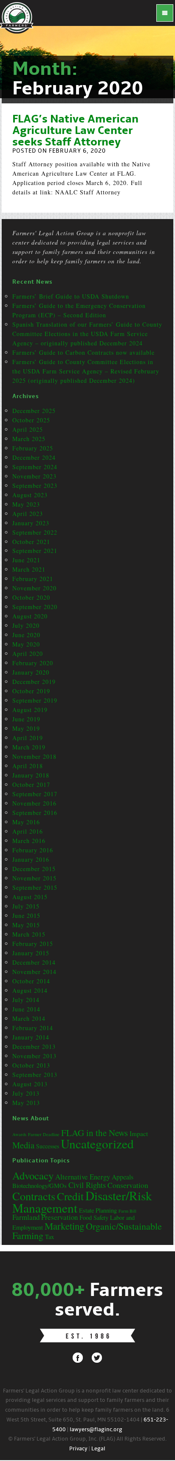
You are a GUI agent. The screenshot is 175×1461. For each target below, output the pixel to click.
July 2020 (26, 625)
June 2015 (26, 915)
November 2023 (34, 476)
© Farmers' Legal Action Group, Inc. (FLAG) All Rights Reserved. (87, 1439)
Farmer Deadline (43, 1134)
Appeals (122, 1176)
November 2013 (34, 1056)
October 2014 (31, 981)
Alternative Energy (82, 1177)
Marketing (64, 1225)
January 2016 (30, 859)
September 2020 (34, 607)
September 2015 (34, 887)
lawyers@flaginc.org (96, 1430)
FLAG (17, 17)
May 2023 (26, 504)
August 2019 (30, 710)
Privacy (78, 1449)
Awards (19, 1134)
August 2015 (30, 897)
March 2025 (28, 439)
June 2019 (26, 719)
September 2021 (34, 551)
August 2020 (30, 616)
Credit (70, 1196)
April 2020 (27, 653)
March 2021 (28, 569)
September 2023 (34, 485)
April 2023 (27, 514)
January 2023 (30, 523)
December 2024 (34, 457)
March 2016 (28, 841)
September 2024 (34, 467)
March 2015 (28, 934)
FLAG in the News (94, 1133)
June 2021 (26, 560)
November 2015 (34, 878)
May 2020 (26, 644)
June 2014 (26, 1009)
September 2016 (34, 813)
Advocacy (33, 1175)
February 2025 (32, 448)
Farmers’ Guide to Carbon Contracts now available (83, 352)
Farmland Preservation (45, 1217)
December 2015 (34, 869)
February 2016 (32, 850)
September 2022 (34, 532)
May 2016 (26, 822)
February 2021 (32, 579)
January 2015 (30, 953)
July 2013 (26, 1093)
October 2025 (31, 420)
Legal (98, 1449)
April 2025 (27, 429)
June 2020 (26, 635)
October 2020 (31, 597)
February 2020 (32, 663)
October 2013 (31, 1065)
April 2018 (27, 766)
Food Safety (93, 1217)
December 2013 (34, 1046)
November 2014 (34, 972)
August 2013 (30, 1084)
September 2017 (34, 794)
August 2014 (30, 990)
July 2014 (26, 1000)
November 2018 (34, 756)
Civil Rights (87, 1184)
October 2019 (31, 691)
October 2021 (31, 542)
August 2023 (30, 495)
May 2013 (26, 1103)
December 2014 (34, 962)
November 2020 (34, 588)
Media (23, 1145)
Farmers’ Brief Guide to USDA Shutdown (70, 296)
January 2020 (30, 672)
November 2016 (34, 803)
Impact (139, 1133)
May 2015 (26, 925)
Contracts (33, 1195)
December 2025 (34, 411)
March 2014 (28, 1018)
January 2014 (30, 1037)
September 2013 (34, 1075)
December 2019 (34, 682)
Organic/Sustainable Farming (87, 1231)
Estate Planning (98, 1210)
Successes (47, 1146)
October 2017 (31, 784)
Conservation (127, 1185)
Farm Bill (127, 1211)
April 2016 (27, 831)
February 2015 (32, 944)
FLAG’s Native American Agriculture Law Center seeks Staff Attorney (75, 131)
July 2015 (26, 906)
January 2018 (30, 775)
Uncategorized (97, 1143)
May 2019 (26, 728)
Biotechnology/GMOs (39, 1186)
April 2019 (27, 738)
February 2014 (32, 1028)
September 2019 (34, 700)
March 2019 (28, 747)
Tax (49, 1237)
